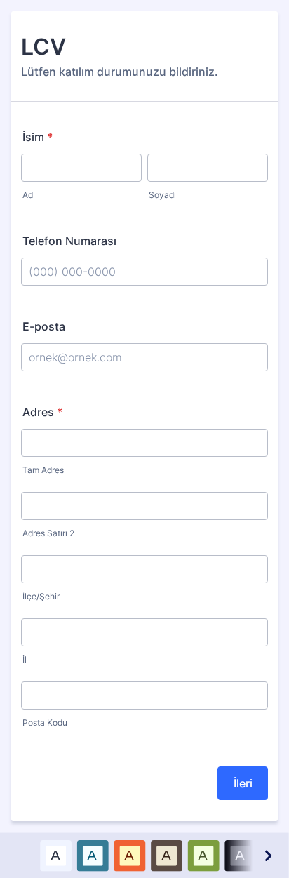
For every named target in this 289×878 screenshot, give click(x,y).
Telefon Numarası (69, 241)
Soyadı (162, 194)
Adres (42, 412)
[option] (56, 855)
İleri (243, 783)
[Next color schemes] (267, 855)
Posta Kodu (44, 722)
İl (24, 659)
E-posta (43, 326)
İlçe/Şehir (41, 596)
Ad (27, 194)
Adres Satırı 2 (48, 533)
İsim (37, 137)
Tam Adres (43, 470)
